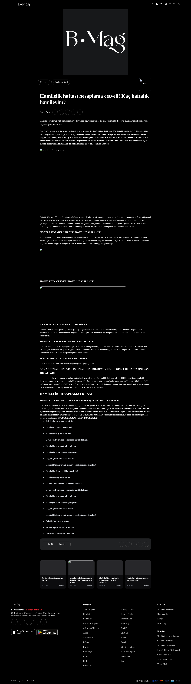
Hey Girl (87, 666)
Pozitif (124, 628)
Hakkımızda (162, 614)
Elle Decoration (128, 647)
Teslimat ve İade (164, 659)
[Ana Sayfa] (17, 604)
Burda (85, 647)
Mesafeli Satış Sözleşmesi (168, 650)
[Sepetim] (174, 4)
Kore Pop (125, 623)
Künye (160, 619)
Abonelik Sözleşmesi (166, 645)
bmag (18, 681)
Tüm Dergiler (89, 609)
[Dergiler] (161, 4)
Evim (85, 656)
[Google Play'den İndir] (47, 632)
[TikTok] (43, 622)
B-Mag (86, 642)
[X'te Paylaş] (61, 112)
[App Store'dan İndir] (23, 632)
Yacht (123, 637)
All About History (91, 628)
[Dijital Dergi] (166, 4)
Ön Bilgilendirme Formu (168, 636)
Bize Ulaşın (162, 623)
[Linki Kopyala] (146, 544)
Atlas (85, 633)
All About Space (128, 651)
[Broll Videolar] (170, 4)
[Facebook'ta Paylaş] (55, 112)
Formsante (87, 619)
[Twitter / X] (29, 622)
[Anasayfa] (157, 4)
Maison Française (90, 623)
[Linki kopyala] (80, 112)
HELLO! (87, 661)
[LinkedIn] (36, 622)
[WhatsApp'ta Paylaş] (67, 112)
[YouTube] (22, 622)
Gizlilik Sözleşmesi (165, 641)
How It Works (127, 614)
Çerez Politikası (164, 655)
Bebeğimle (125, 656)
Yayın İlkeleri (163, 664)
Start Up (124, 633)
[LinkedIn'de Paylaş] (73, 112)
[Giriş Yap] (178, 4)
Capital (124, 661)
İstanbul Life (126, 619)
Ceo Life (87, 614)
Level (123, 642)
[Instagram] (14, 622)
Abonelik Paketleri (165, 609)
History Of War (127, 609)
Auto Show (88, 637)
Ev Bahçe (87, 651)
